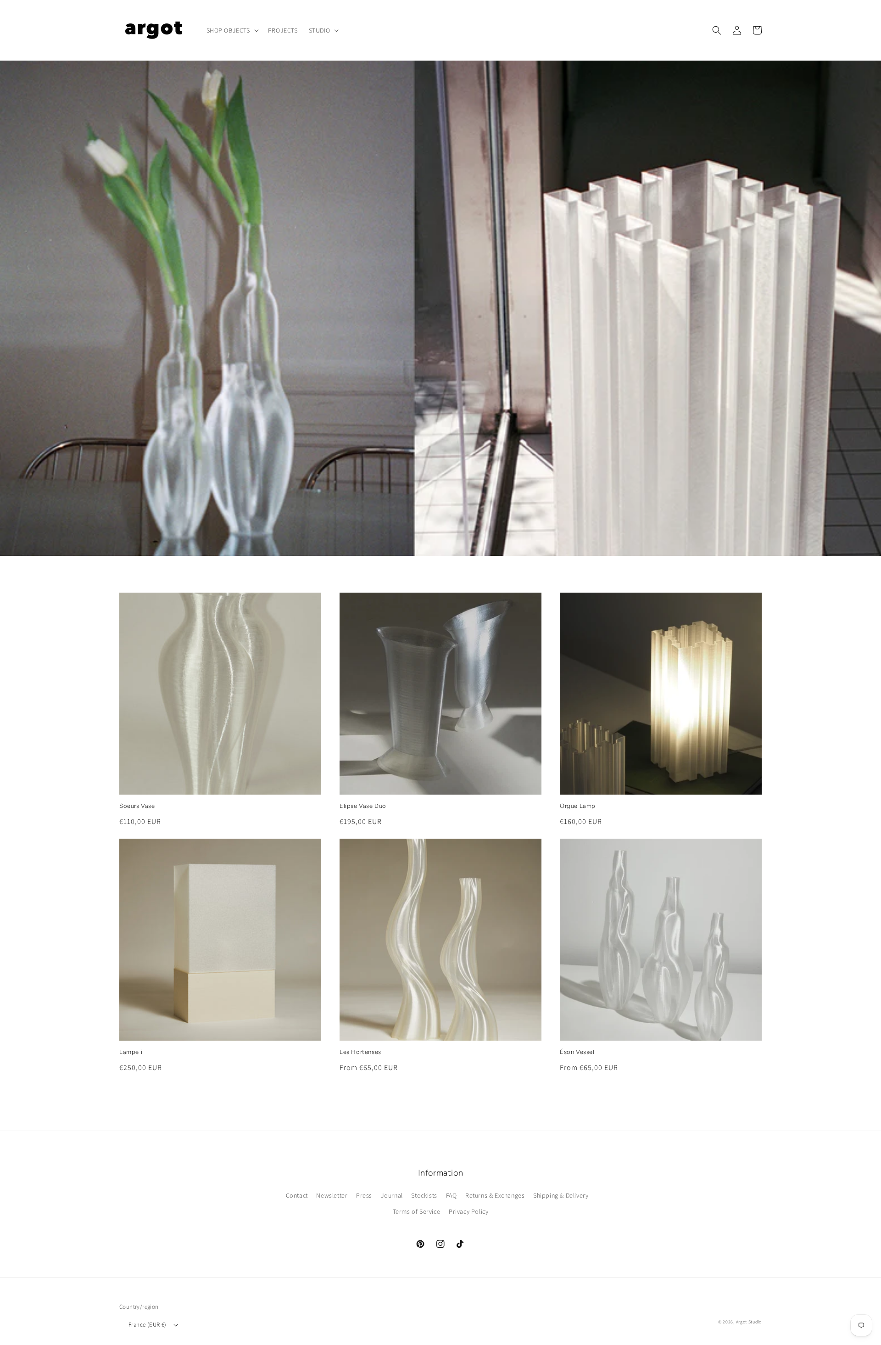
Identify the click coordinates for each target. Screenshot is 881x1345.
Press (364, 1195)
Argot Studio (749, 1322)
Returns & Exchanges (494, 1195)
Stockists (424, 1195)
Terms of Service (416, 1211)
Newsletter (331, 1195)
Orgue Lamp (578, 805)
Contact (297, 1195)
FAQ (451, 1195)
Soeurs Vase (137, 805)
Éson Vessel (577, 1051)
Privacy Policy (468, 1211)
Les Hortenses (360, 1051)
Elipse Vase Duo (363, 805)
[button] (231, 30)
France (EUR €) (147, 1324)
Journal (392, 1195)
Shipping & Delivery (560, 1195)
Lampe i (130, 1051)
